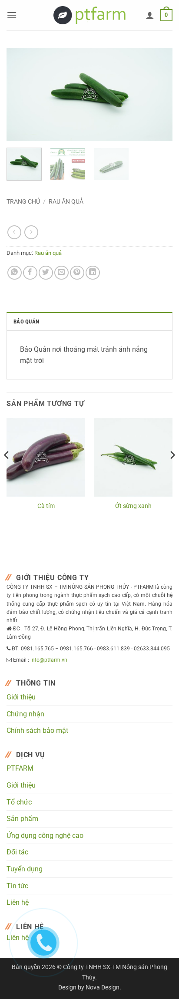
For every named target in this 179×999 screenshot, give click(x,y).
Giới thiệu (21, 697)
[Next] (158, 94)
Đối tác (17, 852)
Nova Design (102, 987)
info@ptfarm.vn (48, 660)
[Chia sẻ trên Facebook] (30, 273)
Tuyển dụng (25, 869)
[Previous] (21, 94)
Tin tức (17, 886)
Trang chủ (23, 201)
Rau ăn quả (66, 201)
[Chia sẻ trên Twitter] (46, 273)
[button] (12, 15)
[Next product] (14, 232)
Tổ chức (19, 802)
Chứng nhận (25, 714)
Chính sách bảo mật (37, 730)
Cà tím (46, 505)
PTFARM (20, 768)
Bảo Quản (26, 321)
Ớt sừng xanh (133, 505)
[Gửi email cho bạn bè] (61, 273)
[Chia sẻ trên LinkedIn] (93, 273)
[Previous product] (31, 232)
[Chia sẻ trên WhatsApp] (14, 273)
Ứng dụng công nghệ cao (45, 835)
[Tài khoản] (150, 15)
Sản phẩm (22, 818)
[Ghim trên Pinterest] (77, 273)
